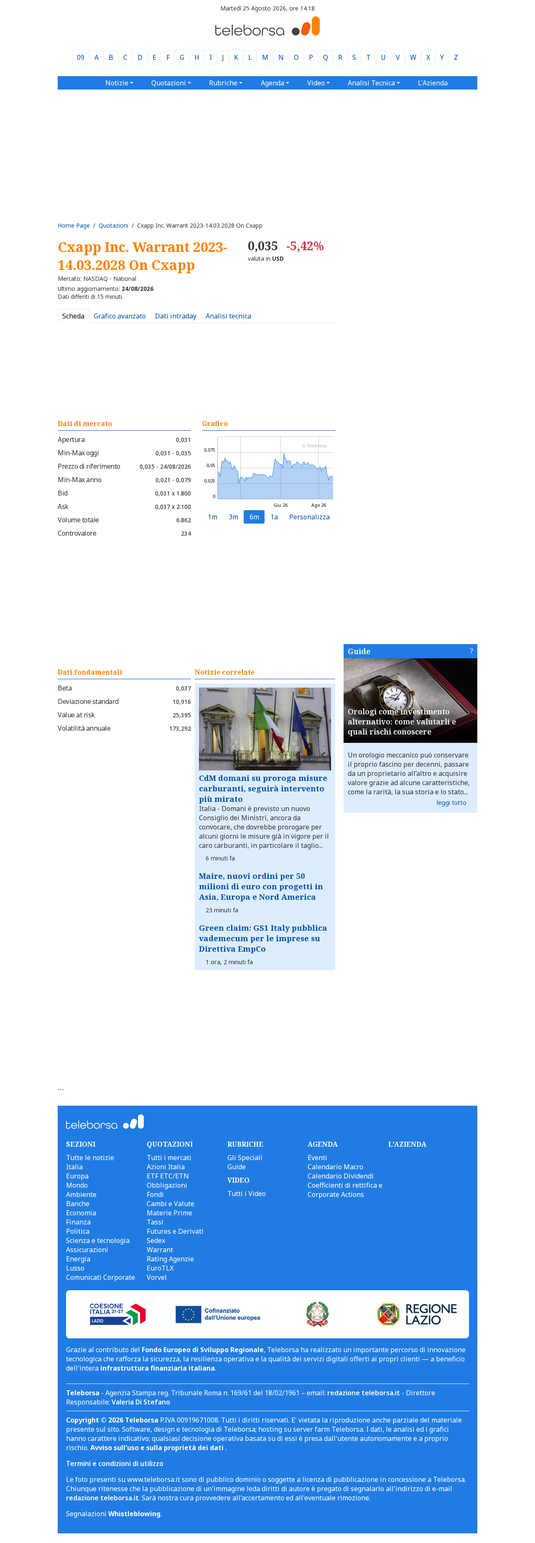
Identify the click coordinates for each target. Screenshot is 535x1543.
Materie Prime (169, 1212)
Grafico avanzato (120, 316)
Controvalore (77, 533)
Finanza (78, 1222)
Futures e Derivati (175, 1231)
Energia (78, 1258)
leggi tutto (451, 802)
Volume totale (78, 519)
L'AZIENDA (407, 1144)
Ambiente (81, 1194)
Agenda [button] (272, 82)
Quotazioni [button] (168, 82)
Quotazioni (113, 225)
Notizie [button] (116, 82)
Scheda (73, 316)
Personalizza (309, 516)
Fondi (155, 1194)
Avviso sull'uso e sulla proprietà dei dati (157, 1447)
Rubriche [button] (223, 82)
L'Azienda (433, 82)
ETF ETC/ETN (168, 1176)
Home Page (74, 225)
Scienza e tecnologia (98, 1240)
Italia (74, 1166)
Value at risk (76, 714)
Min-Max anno (79, 479)
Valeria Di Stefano (141, 1402)
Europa (77, 1176)
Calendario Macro (335, 1166)
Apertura (71, 439)
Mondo (77, 1185)
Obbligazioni (167, 1185)
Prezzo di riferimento (89, 466)
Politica (77, 1231)
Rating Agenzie (170, 1258)
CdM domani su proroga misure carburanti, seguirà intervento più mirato (263, 788)
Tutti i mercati (169, 1157)
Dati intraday (175, 316)
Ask (63, 506)
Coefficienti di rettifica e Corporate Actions (345, 1190)
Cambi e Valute (170, 1203)
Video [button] (316, 82)
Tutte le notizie (90, 1157)
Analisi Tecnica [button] (371, 82)
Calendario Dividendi (341, 1176)
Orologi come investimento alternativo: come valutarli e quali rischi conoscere (402, 721)
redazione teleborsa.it (363, 1392)
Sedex (156, 1240)
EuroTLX (160, 1268)
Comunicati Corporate (100, 1277)
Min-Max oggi (78, 452)
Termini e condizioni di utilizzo (114, 1463)
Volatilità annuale (84, 728)
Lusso (75, 1268)
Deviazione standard (88, 701)
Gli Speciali (244, 1157)
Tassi (155, 1222)
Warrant (160, 1249)
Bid (63, 493)
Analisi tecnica (228, 316)
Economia (81, 1212)
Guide (359, 651)
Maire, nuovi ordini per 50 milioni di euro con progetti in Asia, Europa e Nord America (261, 886)
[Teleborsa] (267, 33)
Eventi (317, 1157)
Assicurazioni (87, 1249)
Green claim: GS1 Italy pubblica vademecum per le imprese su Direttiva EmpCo (263, 938)
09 (80, 57)
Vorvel (157, 1277)
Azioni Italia (166, 1166)
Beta (64, 688)
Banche (77, 1203)
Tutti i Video (246, 1193)
